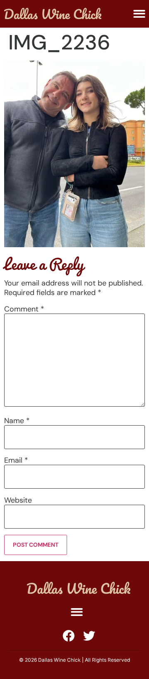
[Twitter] (89, 636)
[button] (77, 612)
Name (17, 420)
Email (16, 460)
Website (18, 500)
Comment (24, 309)
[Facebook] (68, 636)
